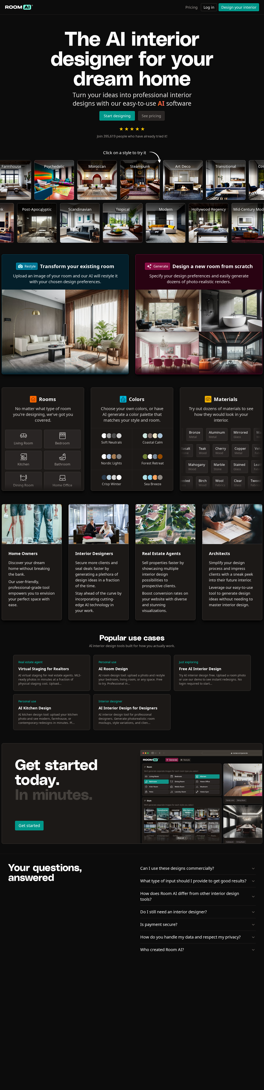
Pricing (191, 7)
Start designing (117, 115)
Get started (29, 825)
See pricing (151, 115)
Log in (209, 7)
